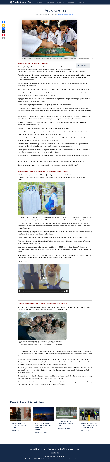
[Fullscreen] (67, 291)
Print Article (82, 66)
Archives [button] (40, 2)
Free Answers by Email (56, 449)
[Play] (20, 291)
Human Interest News (65, 15)
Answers (50, 2)
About (32, 449)
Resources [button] (60, 2)
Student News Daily (22, 2)
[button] (43, 278)
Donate (77, 449)
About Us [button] (71, 2)
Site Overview (41, 449)
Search (81, 2)
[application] (43, 278)
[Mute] (64, 291)
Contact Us (69, 449)
